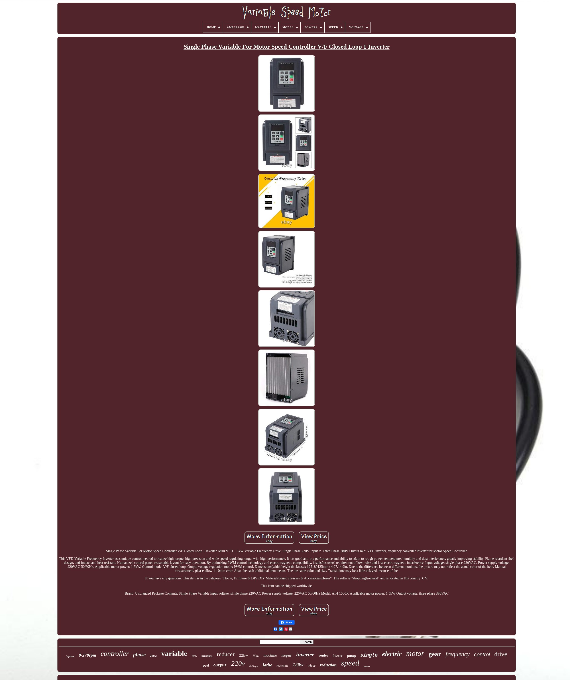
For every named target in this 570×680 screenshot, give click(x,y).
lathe (267, 664)
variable (174, 653)
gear (435, 653)
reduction (328, 665)
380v (194, 655)
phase (139, 654)
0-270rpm (87, 655)
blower (337, 655)
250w (153, 655)
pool (206, 665)
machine (270, 655)
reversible (282, 665)
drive (500, 654)
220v (238, 663)
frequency (458, 654)
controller (115, 653)
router (323, 655)
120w (298, 664)
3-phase (70, 656)
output (220, 665)
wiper (312, 665)
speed (350, 663)
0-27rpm (253, 666)
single (369, 655)
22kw (243, 655)
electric (392, 653)
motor (415, 653)
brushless (207, 655)
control (482, 654)
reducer (226, 654)
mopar (286, 655)
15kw (255, 655)
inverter (305, 654)
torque (367, 666)
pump (351, 656)
